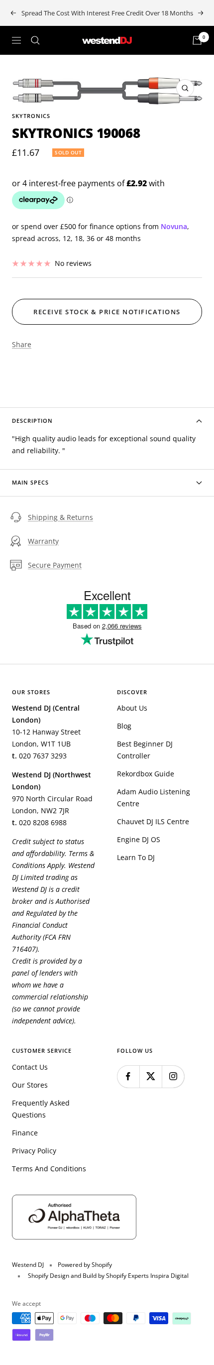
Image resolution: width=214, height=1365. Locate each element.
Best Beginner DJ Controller (145, 749)
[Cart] (197, 40)
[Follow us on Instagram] (173, 1076)
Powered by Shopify (85, 1264)
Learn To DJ (136, 857)
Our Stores (30, 1085)
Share (21, 344)
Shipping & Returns (60, 517)
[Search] (35, 40)
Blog (124, 726)
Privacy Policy (34, 1150)
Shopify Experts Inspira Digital (147, 1275)
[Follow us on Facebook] (128, 1076)
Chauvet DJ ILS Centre (153, 821)
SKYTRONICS (31, 116)
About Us (132, 708)
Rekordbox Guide (145, 773)
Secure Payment (55, 565)
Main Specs (30, 482)
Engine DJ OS (138, 839)
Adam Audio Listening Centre (153, 797)
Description (32, 420)
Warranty (43, 541)
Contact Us (30, 1067)
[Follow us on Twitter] (150, 1076)
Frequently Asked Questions (41, 1108)
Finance (25, 1132)
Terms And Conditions (49, 1168)
